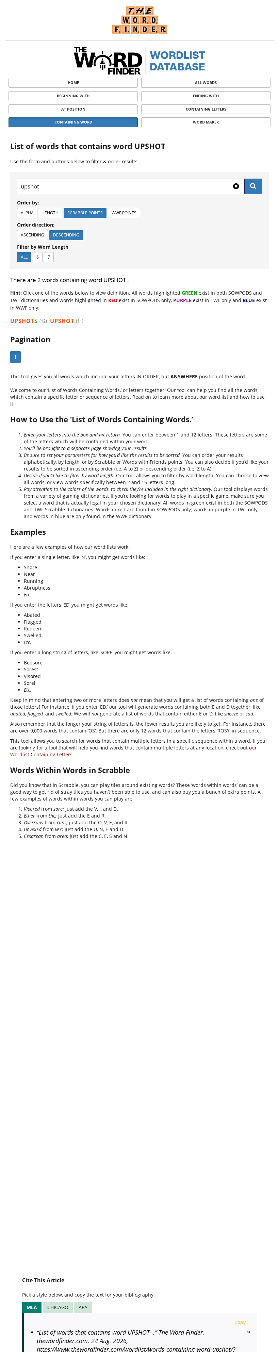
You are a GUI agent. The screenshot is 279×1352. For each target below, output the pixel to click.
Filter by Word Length (42, 247)
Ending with (206, 95)
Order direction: (35, 224)
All (24, 257)
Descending (66, 235)
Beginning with (73, 95)
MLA (32, 1307)
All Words (206, 82)
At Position (73, 109)
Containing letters (206, 109)
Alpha (27, 213)
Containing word (73, 122)
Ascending (32, 235)
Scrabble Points (85, 213)
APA (83, 1307)
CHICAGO (57, 1307)
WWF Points (124, 213)
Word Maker (206, 122)
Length (51, 213)
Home (73, 82)
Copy (240, 1322)
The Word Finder (139, 20)
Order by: (28, 202)
